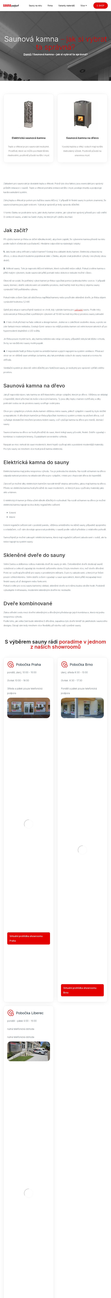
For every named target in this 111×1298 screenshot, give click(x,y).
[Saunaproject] (11, 5)
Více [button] (83, 5)
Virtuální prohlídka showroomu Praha (26, 938)
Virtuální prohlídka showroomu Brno (79, 990)
